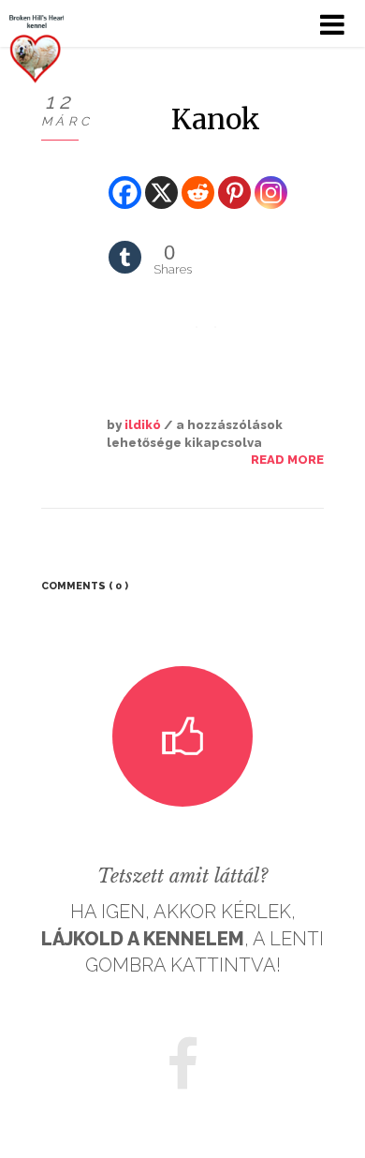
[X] (161, 178)
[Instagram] (271, 178)
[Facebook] (125, 178)
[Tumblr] (125, 243)
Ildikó (142, 425)
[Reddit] (198, 178)
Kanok (215, 119)
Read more (287, 460)
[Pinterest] (234, 178)
